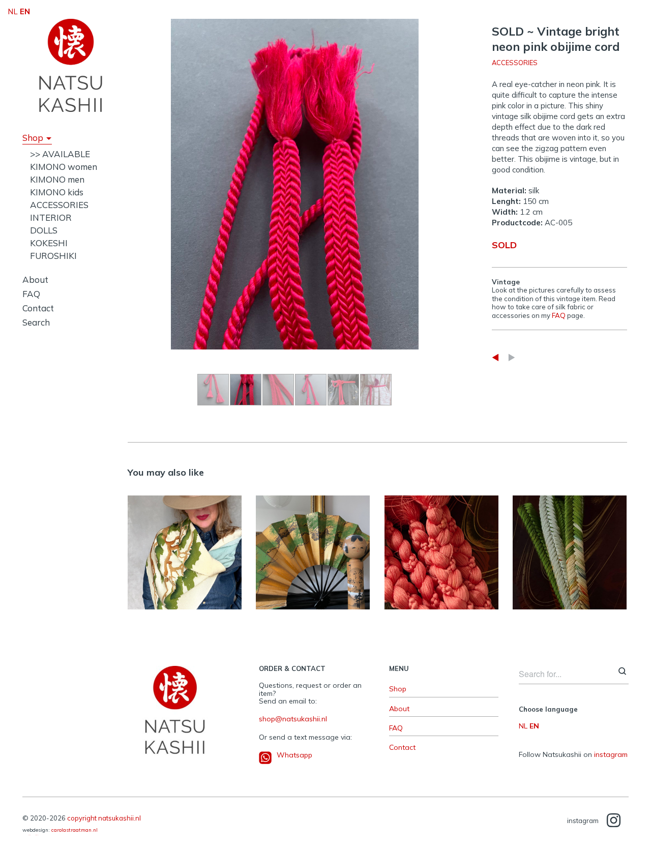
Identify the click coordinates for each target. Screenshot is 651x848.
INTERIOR (51, 217)
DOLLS (43, 230)
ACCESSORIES (59, 204)
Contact (38, 308)
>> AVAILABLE (60, 154)
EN (534, 725)
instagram (611, 754)
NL (523, 725)
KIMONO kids (56, 192)
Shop (32, 137)
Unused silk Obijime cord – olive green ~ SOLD (569, 547)
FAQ (31, 293)
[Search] (622, 672)
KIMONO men (57, 179)
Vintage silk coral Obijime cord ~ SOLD (441, 547)
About (35, 279)
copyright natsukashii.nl (104, 818)
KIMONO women (63, 166)
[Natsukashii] (70, 65)
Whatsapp (294, 754)
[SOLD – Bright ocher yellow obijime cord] (495, 357)
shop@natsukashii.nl (293, 718)
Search (36, 322)
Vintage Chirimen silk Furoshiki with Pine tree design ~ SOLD (184, 547)
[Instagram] (614, 820)
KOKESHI (49, 243)
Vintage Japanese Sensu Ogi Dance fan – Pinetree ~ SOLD (313, 547)
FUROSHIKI (53, 255)
